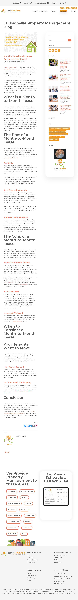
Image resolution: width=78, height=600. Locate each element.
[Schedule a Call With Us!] (56, 496)
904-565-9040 (68, 8)
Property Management (39, 11)
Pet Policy (57, 562)
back (7, 452)
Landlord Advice (53, 139)
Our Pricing (31, 578)
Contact (73, 11)
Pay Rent (30, 557)
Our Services (31, 575)
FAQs (56, 560)
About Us (63, 11)
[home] (10, 11)
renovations (9, 282)
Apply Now (58, 557)
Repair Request (32, 560)
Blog (53, 3)
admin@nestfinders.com (46, 593)
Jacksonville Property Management (59, 128)
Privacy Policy (59, 583)
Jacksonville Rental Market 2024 (58, 134)
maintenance (17, 321)
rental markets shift (11, 158)
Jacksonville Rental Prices (56, 136)
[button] (50, 50)
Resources (31, 562)
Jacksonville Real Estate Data (57, 131)
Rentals (53, 11)
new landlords (8, 69)
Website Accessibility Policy (65, 593)
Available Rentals (60, 555)
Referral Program (41, 3)
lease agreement (10, 67)
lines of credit (22, 284)
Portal (29, 555)
